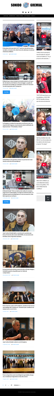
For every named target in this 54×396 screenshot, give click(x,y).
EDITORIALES (27, 15)
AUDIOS (33, 15)
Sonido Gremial (13, 54)
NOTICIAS (6, 15)
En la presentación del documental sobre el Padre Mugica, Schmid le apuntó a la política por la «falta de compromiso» (18, 271)
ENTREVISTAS (12, 15)
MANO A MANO (19, 15)
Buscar (48, 198)
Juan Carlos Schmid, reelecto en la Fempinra (15, 342)
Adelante (17, 385)
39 (11, 385)
